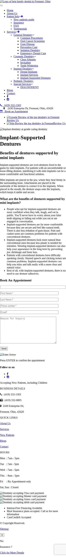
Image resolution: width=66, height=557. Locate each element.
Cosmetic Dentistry (24, 56)
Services (11, 31)
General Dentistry (23, 34)
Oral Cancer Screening (32, 41)
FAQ (16, 25)
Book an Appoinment (15, 111)
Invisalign (25, 62)
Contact (11, 93)
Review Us (59, 123)
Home (10, 10)
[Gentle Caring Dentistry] (25, 1)
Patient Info (13, 16)
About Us (12, 13)
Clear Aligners (28, 59)
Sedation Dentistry (30, 50)
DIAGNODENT (29, 87)
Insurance (19, 22)
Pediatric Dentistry (23, 81)
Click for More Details (12, 552)
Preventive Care (28, 47)
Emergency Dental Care (33, 53)
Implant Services (29, 74)
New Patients (7, 435)
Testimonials (20, 28)
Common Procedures (31, 38)
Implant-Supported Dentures (35, 77)
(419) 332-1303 (11, 105)
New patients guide (24, 19)
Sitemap (4, 528)
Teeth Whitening (29, 65)
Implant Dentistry (23, 68)
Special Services (22, 84)
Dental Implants (28, 71)
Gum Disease (27, 44)
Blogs (10, 90)
